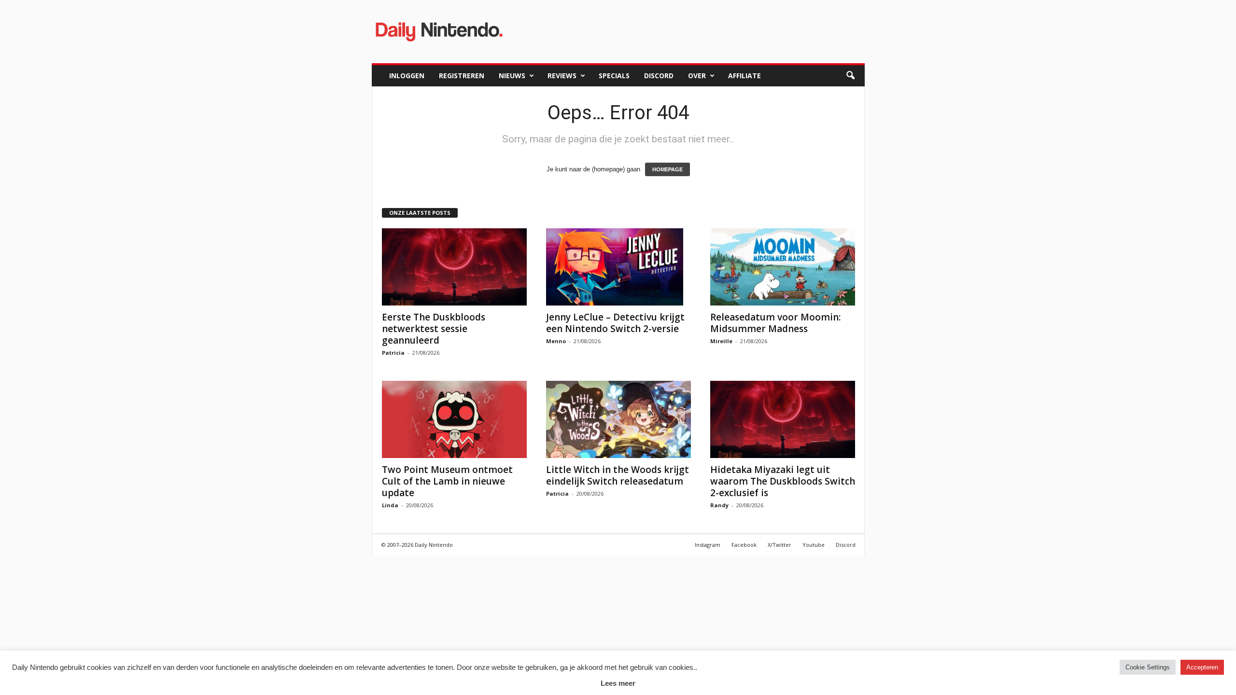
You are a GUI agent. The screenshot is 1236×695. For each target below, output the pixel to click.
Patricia (393, 352)
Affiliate (744, 75)
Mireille (721, 341)
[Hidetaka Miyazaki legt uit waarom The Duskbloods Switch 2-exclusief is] (782, 419)
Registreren (461, 75)
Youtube (813, 544)
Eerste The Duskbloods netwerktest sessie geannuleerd (433, 329)
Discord (659, 75)
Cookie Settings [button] (1147, 667)
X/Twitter (779, 544)
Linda (390, 505)
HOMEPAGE (667, 169)
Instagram (707, 544)
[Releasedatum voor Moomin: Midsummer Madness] (782, 267)
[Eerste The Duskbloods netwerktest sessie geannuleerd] (454, 267)
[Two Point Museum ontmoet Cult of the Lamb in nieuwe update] (454, 419)
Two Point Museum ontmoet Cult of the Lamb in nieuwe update (447, 481)
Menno (556, 341)
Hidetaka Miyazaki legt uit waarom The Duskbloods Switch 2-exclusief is (782, 481)
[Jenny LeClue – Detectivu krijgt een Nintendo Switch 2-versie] (618, 267)
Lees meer (618, 683)
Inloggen (406, 75)
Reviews (562, 75)
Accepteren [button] (1202, 667)
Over (697, 75)
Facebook (744, 544)
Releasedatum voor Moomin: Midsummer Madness (775, 323)
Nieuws (512, 75)
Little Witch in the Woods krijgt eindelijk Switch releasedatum (617, 475)
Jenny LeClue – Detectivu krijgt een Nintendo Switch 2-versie (615, 323)
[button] (850, 75)
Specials (614, 75)
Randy (719, 505)
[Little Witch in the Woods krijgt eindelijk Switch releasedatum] (618, 419)
